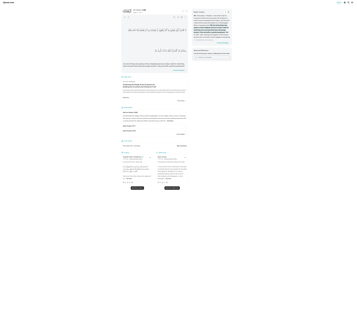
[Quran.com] (8, 2)
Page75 (135, 12)
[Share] (178, 17)
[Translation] (228, 12)
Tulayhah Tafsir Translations (132, 157)
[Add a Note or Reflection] (181, 17)
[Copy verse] (174, 17)
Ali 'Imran (137, 10)
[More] (185, 17)
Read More (126, 97)
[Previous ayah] (183, 11)
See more (129, 178)
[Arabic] (225, 12)
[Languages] (345, 2)
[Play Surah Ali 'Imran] (124, 17)
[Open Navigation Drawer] (352, 2)
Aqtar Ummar (162, 157)
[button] (185, 30)
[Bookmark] (128, 17)
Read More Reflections (172, 188)
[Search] (348, 2)
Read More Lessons (137, 188)
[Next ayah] (186, 11)
